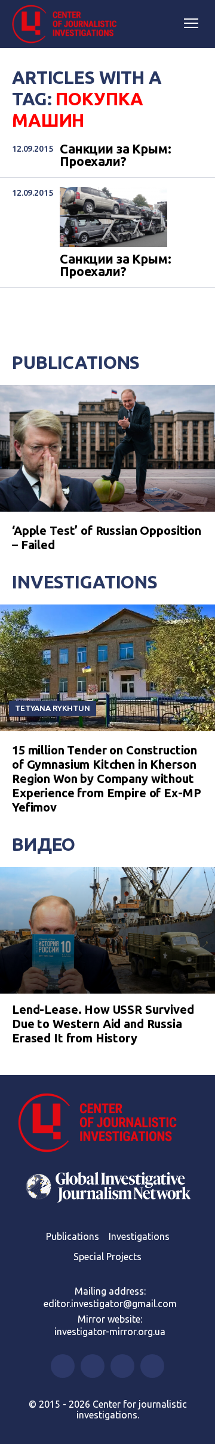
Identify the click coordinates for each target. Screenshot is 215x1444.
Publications (76, 362)
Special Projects (107, 1256)
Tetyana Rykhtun (52, 708)
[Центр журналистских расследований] (68, 24)
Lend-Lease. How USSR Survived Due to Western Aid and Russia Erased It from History (103, 1024)
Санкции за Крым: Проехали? (115, 155)
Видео (43, 844)
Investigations (85, 582)
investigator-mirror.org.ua (109, 1331)
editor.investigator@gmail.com (110, 1303)
